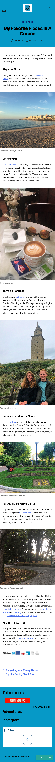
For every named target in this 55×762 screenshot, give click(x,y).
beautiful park (25, 512)
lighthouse (20, 296)
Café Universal (9, 164)
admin (20, 40)
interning (17, 612)
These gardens (9, 422)
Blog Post (27, 22)
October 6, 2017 (36, 40)
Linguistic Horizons (12, 609)
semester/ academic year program (22, 615)
